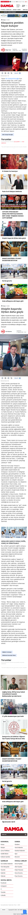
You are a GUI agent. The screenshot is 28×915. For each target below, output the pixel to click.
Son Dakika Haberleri (7, 863)
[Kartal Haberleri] (14, 271)
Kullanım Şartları (5, 857)
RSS (4, 909)
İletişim (3, 847)
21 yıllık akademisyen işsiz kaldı (13, 716)
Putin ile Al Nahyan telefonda (12, 191)
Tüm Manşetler (5, 867)
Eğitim (8, 306)
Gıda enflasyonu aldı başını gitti (12, 301)
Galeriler (3, 873)
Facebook (3, 883)
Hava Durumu (19, 873)
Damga (4, 19)
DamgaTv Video (21, 1)
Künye (2, 844)
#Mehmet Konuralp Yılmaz (9, 655)
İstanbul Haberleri (20, 850)
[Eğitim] (14, 228)
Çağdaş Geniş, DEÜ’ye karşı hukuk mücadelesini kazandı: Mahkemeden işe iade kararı (13, 694)
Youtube (3, 892)
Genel (8, 19)
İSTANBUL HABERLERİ (6, 9)
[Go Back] (25, 912)
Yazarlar (3, 870)
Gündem (17, 844)
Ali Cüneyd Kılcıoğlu (12, 78)
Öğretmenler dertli (8, 822)
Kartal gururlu (7, 281)
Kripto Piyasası (19, 870)
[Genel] (14, 161)
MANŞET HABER (17, 9)
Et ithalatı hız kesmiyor (10, 171)
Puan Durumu (19, 876)
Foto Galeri (13, 1)
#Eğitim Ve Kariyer (7, 652)
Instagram (4, 886)
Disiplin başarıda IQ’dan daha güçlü (14, 238)
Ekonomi (17, 857)
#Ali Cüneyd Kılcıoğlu (7, 134)
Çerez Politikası (5, 850)
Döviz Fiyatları (19, 863)
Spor (16, 853)
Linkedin (3, 895)
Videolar (3, 876)
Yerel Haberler (19, 847)
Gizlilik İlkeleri (4, 853)
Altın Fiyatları (18, 867)
